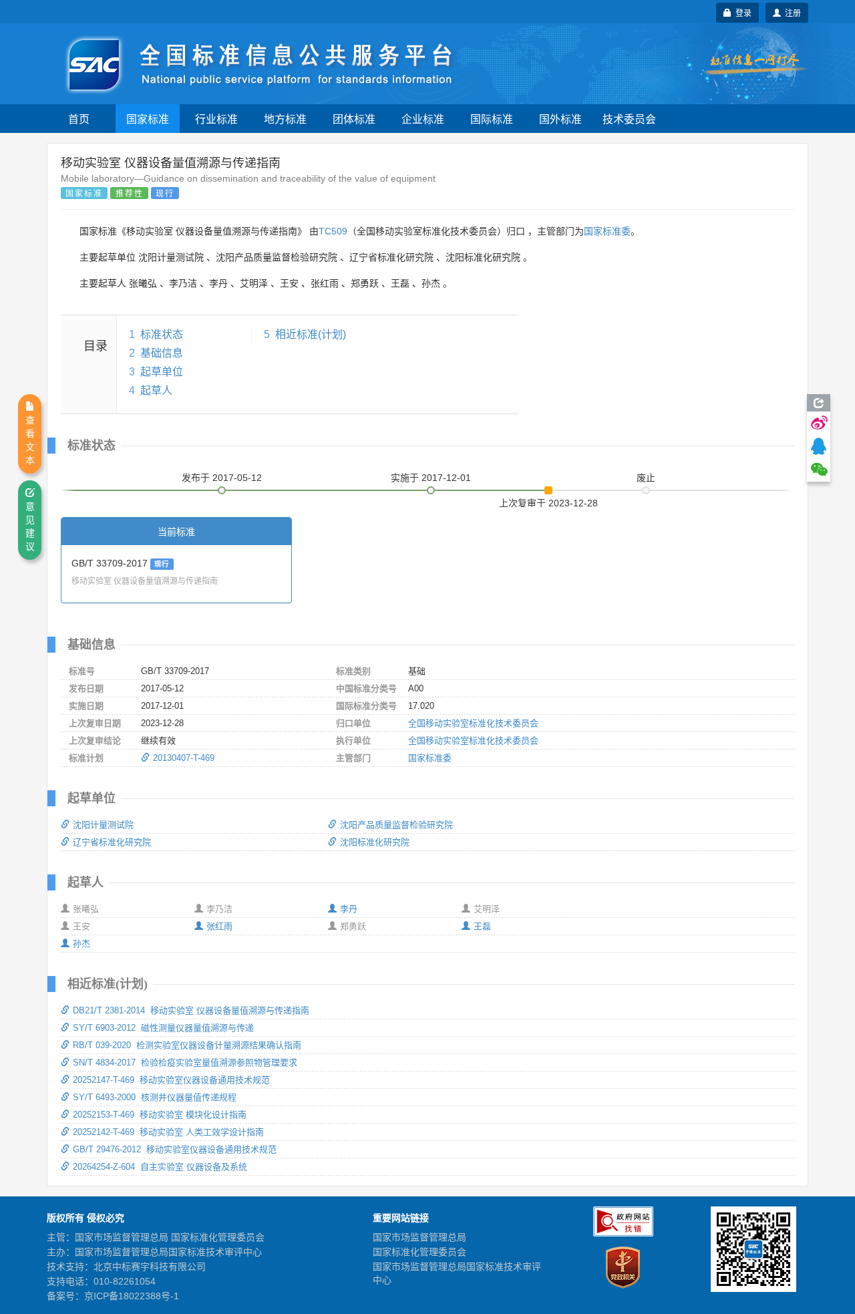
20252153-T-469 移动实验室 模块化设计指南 (159, 1115)
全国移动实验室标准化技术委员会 (473, 723)
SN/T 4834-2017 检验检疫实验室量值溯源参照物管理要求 (185, 1062)
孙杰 (81, 944)
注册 (791, 12)
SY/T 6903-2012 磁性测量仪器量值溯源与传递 (163, 1028)
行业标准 (216, 118)
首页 (79, 118)
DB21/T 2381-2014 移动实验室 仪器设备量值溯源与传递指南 (191, 1010)
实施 (431, 477)
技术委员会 (629, 118)
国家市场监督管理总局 (419, 1237)
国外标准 (560, 118)
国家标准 (147, 118)
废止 (646, 477)
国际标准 (491, 118)
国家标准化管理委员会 (419, 1252)
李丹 (348, 909)
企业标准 (422, 118)
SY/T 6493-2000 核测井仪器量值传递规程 (154, 1097)
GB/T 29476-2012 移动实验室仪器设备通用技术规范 (175, 1149)
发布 (222, 477)
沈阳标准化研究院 (374, 842)
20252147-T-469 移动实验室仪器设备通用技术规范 (171, 1080)
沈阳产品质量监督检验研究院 (396, 825)
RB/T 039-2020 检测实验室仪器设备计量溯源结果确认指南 (187, 1045)
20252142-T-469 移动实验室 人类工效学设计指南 (168, 1132)
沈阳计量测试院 (103, 825)
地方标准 (285, 118)
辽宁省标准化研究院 (112, 842)
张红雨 (219, 926)
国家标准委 (607, 231)
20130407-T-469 (183, 758)
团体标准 (354, 118)
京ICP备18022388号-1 (131, 1296)
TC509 (333, 231)
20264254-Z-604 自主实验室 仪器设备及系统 (160, 1167)
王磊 (482, 926)
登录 (741, 12)
